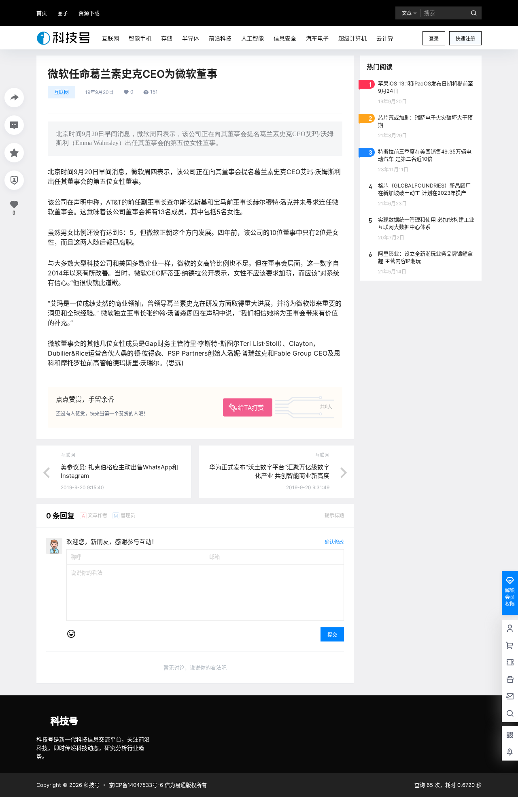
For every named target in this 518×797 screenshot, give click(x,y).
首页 (41, 13)
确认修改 (334, 542)
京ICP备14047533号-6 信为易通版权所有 (158, 785)
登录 (434, 39)
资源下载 (89, 13)
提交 (332, 635)
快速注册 (465, 39)
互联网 (61, 92)
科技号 (91, 785)
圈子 (62, 13)
